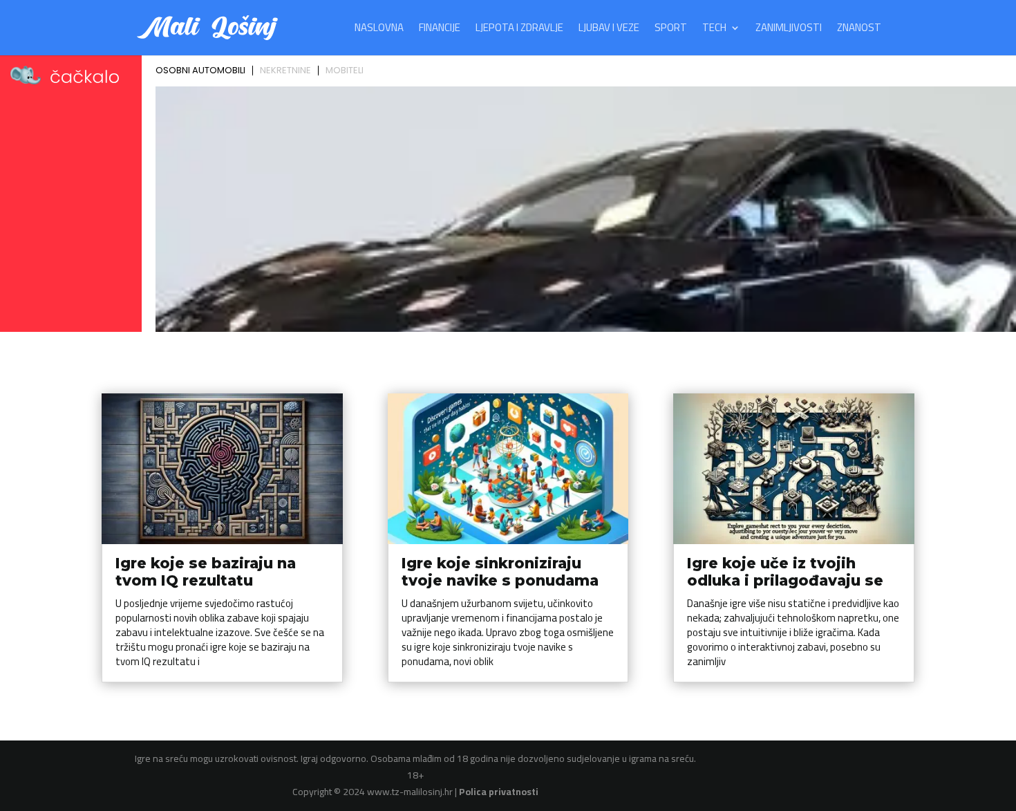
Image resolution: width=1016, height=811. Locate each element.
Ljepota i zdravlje (519, 30)
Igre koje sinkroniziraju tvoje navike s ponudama (500, 571)
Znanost (859, 30)
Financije (439, 30)
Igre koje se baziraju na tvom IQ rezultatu (205, 571)
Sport (671, 30)
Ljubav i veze (608, 30)
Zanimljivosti (788, 30)
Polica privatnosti (498, 792)
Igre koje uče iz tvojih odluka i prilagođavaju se (785, 571)
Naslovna (379, 30)
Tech (714, 30)
